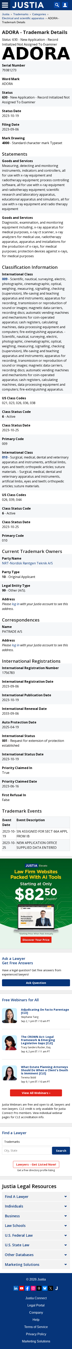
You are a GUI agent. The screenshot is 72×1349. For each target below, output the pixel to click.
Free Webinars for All (20, 1000)
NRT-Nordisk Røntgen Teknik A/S (27, 563)
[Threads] (39, 1288)
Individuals (14, 1206)
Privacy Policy (36, 1334)
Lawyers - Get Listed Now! (36, 1164)
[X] (50, 1288)
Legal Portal (36, 1305)
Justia (5, 14)
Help (36, 1319)
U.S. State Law (17, 1244)
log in (15, 604)
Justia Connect (36, 1298)
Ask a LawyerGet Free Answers (17, 960)
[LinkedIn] (15, 1288)
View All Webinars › (36, 1093)
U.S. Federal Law (19, 1235)
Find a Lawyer (14, 1132)
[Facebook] (27, 1288)
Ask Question (36, 983)
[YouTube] (21, 1288)
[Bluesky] (44, 1288)
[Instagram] (33, 1288)
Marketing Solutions (22, 1264)
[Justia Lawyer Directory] (56, 1288)
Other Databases (19, 1254)
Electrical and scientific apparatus (23, 18)
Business (12, 1216)
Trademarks (20, 14)
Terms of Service (36, 1327)
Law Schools (15, 1225)
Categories (39, 14)
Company (36, 1312)
